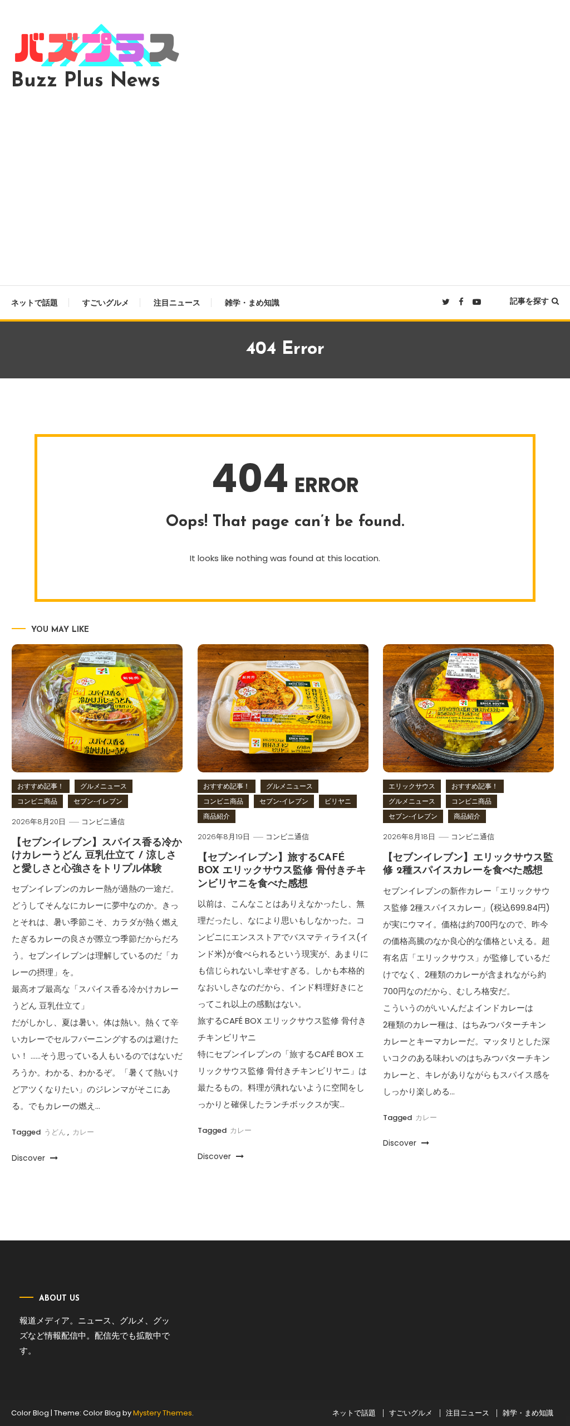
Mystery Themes (162, 1413)
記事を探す (529, 300)
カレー (83, 1132)
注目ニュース (177, 302)
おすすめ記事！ (40, 786)
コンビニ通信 (103, 821)
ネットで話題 (34, 302)
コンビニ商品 (37, 801)
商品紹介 (216, 816)
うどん (55, 1132)
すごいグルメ (105, 302)
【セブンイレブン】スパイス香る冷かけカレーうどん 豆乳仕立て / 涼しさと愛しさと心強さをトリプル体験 (97, 856)
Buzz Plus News (85, 81)
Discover (29, 1158)
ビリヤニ (338, 801)
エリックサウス (412, 786)
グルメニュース (103, 786)
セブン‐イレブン (97, 801)
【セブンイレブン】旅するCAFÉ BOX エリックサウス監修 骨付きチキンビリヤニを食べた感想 (282, 871)
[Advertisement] (285, 185)
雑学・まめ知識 (252, 302)
